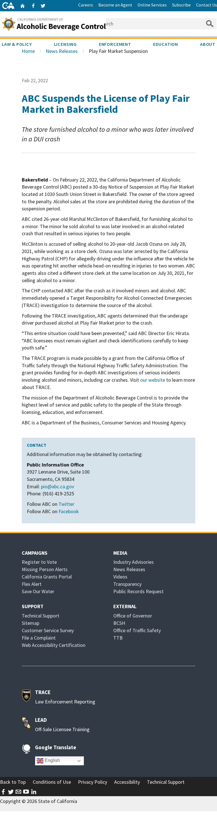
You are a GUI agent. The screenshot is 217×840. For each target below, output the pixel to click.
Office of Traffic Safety (137, 630)
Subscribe (181, 5)
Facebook (68, 511)
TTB (118, 637)
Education (165, 44)
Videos (120, 576)
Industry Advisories (133, 562)
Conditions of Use (52, 782)
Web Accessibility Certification (53, 645)
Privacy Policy (92, 782)
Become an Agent (115, 5)
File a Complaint (39, 637)
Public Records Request (138, 591)
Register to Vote (39, 562)
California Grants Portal (47, 576)
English (52, 760)
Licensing (65, 44)
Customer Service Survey (48, 630)
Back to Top (13, 782)
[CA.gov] (8, 5)
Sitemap (30, 623)
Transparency (127, 584)
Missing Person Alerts (45, 569)
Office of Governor (132, 615)
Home (28, 51)
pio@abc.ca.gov (57, 486)
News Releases (62, 51)
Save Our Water (38, 591)
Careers (85, 5)
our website (152, 380)
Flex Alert (32, 584)
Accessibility (127, 782)
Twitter (66, 504)
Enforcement (115, 44)
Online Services (152, 5)
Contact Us (206, 5)
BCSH (119, 623)
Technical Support (40, 615)
